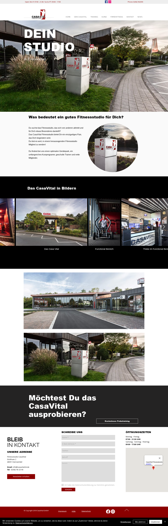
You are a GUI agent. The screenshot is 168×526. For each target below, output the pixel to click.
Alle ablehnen (140, 522)
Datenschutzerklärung (24, 523)
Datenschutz (86, 511)
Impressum (62, 511)
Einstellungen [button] (126, 522)
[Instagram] (113, 511)
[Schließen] (165, 522)
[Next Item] (163, 226)
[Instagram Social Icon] (109, 1)
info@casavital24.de (21, 467)
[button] (80, 17)
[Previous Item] (4, 226)
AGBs (74, 511)
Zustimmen (155, 522)
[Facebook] (108, 511)
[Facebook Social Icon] (106, 1)
